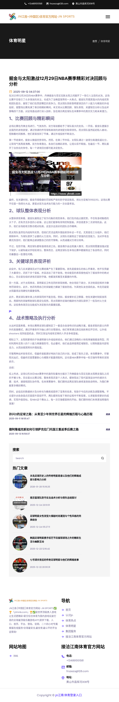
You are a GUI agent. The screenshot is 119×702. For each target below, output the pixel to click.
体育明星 (71, 626)
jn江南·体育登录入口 (68, 695)
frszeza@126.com (59, 3)
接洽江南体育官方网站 (79, 636)
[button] (108, 17)
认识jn (69, 615)
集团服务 (71, 631)
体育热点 (71, 620)
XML (15, 656)
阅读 (108, 414)
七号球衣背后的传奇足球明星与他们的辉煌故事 (54, 559)
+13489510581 (35, 3)
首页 (94, 41)
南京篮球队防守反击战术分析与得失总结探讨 (53, 497)
